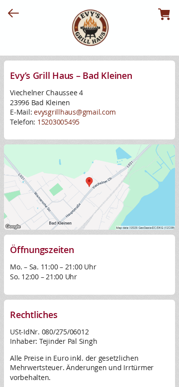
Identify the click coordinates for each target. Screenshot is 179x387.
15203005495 (58, 122)
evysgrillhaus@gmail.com (74, 112)
